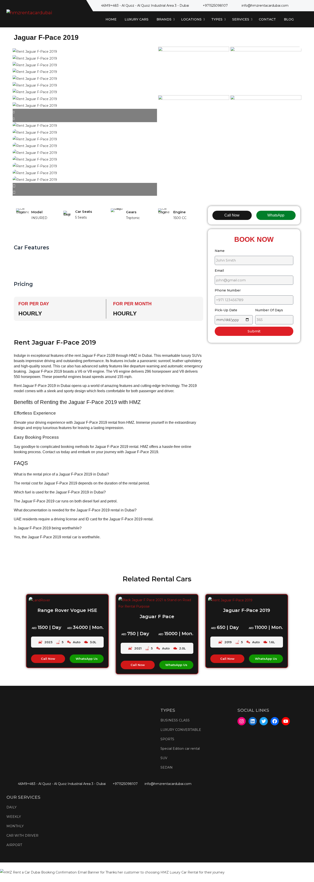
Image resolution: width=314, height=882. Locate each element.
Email (219, 270)
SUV (163, 758)
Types (217, 19)
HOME (111, 19)
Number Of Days (269, 310)
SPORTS (167, 739)
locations (192, 19)
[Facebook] (275, 721)
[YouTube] (286, 721)
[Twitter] (264, 721)
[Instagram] (241, 721)
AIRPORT (14, 845)
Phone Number (228, 290)
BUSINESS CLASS (175, 720)
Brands (164, 19)
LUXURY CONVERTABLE (180, 730)
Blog (289, 19)
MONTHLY (15, 826)
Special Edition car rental (180, 749)
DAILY (11, 807)
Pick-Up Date (226, 310)
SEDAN (166, 767)
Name (220, 251)
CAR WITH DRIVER (22, 835)
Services (241, 19)
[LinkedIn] (252, 721)
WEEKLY (13, 817)
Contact (267, 19)
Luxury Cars (136, 19)
